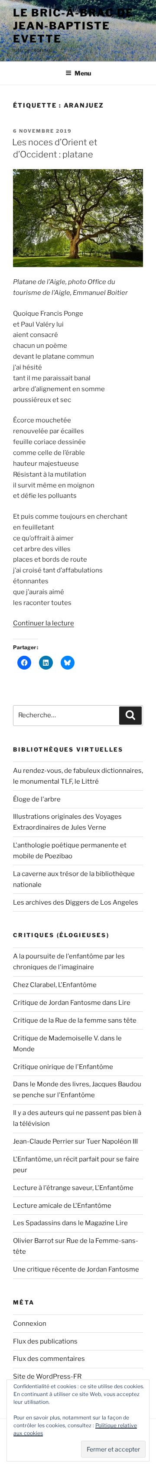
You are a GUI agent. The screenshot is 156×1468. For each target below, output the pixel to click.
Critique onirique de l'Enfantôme (63, 1067)
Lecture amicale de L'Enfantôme (62, 1206)
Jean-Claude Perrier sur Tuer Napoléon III (75, 1141)
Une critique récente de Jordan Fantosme (76, 1269)
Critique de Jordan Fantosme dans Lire (71, 1003)
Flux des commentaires (49, 1359)
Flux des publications (45, 1341)
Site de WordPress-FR (47, 1376)
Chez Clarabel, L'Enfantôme (55, 985)
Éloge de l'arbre (37, 799)
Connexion (29, 1323)
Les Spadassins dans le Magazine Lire (70, 1223)
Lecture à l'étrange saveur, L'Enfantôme (73, 1188)
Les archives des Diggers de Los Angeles (75, 902)
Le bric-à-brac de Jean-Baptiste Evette (73, 26)
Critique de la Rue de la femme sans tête (74, 1020)
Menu (83, 73)
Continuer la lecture (43, 623)
